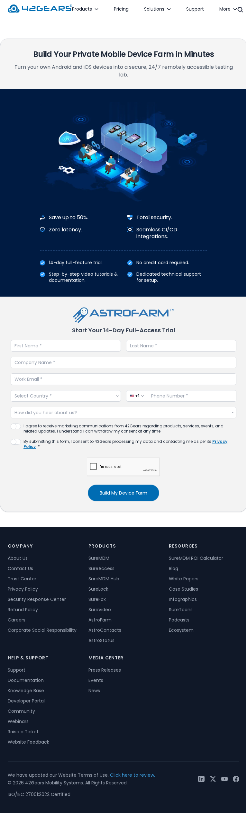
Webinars (18, 721)
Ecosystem (181, 630)
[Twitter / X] (213, 779)
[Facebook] (236, 779)
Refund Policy (23, 609)
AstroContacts (104, 630)
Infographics (183, 599)
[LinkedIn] (201, 779)
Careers (16, 620)
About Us (18, 558)
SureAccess (101, 568)
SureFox (97, 599)
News (94, 690)
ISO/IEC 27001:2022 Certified (39, 794)
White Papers (183, 579)
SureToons (181, 609)
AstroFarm (100, 620)
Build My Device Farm (123, 493)
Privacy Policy (23, 589)
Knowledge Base (26, 690)
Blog (173, 568)
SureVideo (99, 609)
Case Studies (183, 589)
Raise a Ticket (23, 731)
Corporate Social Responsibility (42, 630)
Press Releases (104, 670)
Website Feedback (28, 742)
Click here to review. (132, 775)
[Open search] (240, 9)
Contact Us (20, 568)
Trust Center (22, 579)
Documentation (26, 680)
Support (16, 670)
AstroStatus (101, 640)
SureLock (98, 589)
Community (21, 711)
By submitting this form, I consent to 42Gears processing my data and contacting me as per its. (125, 444)
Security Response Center (37, 599)
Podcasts (179, 620)
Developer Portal (26, 701)
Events (95, 680)
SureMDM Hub (103, 579)
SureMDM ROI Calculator (196, 558)
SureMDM (98, 558)
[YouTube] (224, 779)
